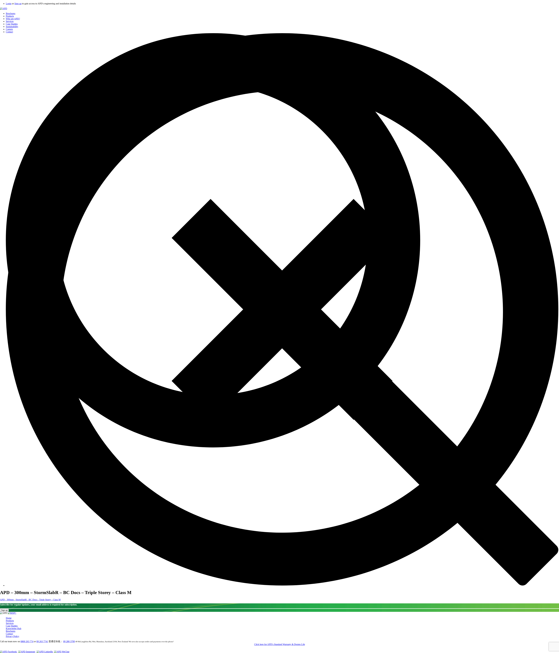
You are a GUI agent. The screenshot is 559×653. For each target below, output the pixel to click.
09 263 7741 (42, 641)
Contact (9, 32)
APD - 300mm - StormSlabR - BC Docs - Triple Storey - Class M (30, 599)
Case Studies (12, 24)
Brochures (10, 13)
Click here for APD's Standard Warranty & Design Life (279, 644)
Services (10, 21)
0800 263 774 (27, 641)
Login (8, 3)
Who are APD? (13, 18)
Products (10, 16)
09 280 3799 (69, 641)
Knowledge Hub (13, 628)
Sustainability (12, 26)
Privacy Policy (12, 636)
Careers (9, 29)
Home (9, 618)
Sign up (18, 3)
